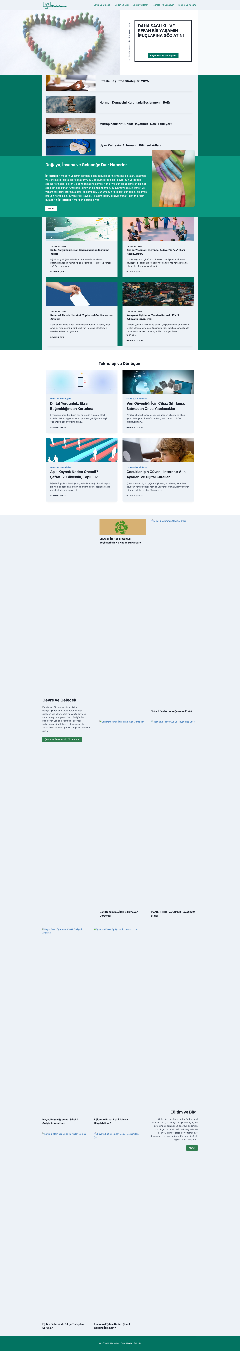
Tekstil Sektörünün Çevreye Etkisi (171, 711)
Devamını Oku (57, 272)
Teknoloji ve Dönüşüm (163, 5)
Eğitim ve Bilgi (122, 5)
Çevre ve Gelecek (102, 5)
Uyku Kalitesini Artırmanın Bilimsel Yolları (130, 145)
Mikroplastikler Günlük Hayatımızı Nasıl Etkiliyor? (136, 124)
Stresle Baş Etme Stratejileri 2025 (124, 81)
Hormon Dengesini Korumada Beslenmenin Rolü (135, 102)
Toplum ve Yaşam (187, 5)
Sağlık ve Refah (140, 5)
